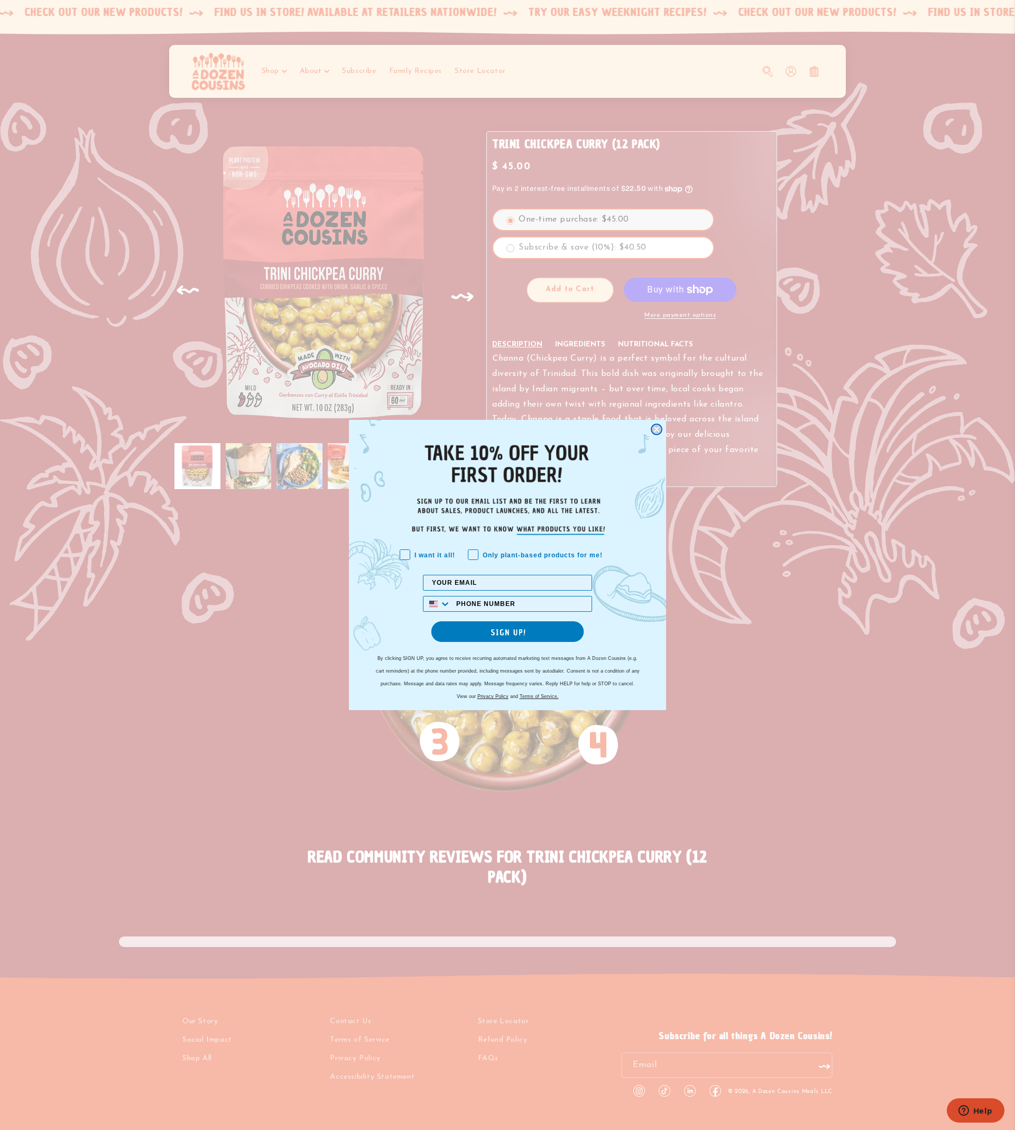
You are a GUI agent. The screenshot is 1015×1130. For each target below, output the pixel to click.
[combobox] (437, 603)
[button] (507, 631)
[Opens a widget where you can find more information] (975, 1111)
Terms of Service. (539, 696)
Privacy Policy (493, 696)
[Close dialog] (656, 429)
